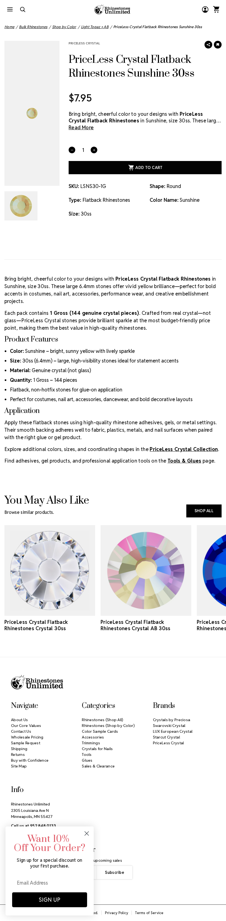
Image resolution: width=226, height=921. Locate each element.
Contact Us (21, 731)
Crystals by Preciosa (171, 719)
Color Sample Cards (100, 731)
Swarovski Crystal (169, 725)
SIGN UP (49, 899)
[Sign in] (205, 9)
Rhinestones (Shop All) (102, 719)
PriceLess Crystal (84, 43)
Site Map (19, 766)
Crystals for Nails (97, 748)
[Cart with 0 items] (216, 9)
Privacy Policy (116, 913)
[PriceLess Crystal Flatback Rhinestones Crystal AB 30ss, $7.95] (146, 570)
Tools (87, 754)
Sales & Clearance (98, 766)
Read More (81, 127)
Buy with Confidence (30, 760)
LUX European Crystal (173, 731)
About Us (19, 719)
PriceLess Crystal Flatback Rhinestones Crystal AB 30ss (136, 625)
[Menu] (9, 9)
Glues (87, 760)
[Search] (22, 9)
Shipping (19, 748)
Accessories (93, 737)
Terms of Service (149, 913)
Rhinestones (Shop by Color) (108, 725)
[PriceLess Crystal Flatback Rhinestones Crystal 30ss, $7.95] (49, 570)
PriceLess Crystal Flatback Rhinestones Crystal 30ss (36, 625)
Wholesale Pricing (27, 737)
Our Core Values (26, 725)
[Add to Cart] (42, 611)
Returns (18, 754)
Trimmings (91, 742)
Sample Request (25, 742)
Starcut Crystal (166, 737)
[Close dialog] (87, 833)
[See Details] (58, 611)
